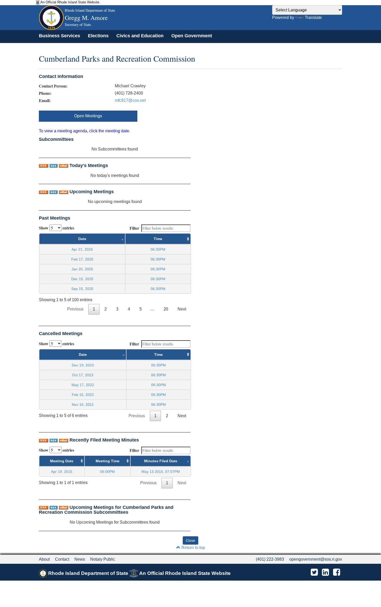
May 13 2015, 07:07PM (161, 471)
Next (182, 309)
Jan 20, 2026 (82, 269)
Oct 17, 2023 (82, 375)
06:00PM (107, 471)
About (44, 559)
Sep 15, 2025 (82, 289)
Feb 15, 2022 (83, 395)
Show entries (56, 228)
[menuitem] (59, 36)
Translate (313, 17)
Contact (62, 559)
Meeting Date (61, 461)
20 (166, 309)
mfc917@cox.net (130, 100)
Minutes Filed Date (160, 461)
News (79, 559)
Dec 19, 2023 (83, 365)
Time (158, 239)
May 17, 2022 (83, 385)
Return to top (192, 547)
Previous (75, 309)
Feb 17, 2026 (82, 259)
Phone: (45, 93)
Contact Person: (53, 86)
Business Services (59, 35)
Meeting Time (107, 461)
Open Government (191, 35)
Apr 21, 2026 (82, 249)
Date (82, 239)
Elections (98, 35)
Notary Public (102, 559)
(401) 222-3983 (270, 559)
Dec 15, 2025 (82, 279)
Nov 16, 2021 (83, 404)
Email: (45, 100)
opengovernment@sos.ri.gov (315, 559)
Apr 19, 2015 (61, 471)
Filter (134, 228)
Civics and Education (140, 35)
